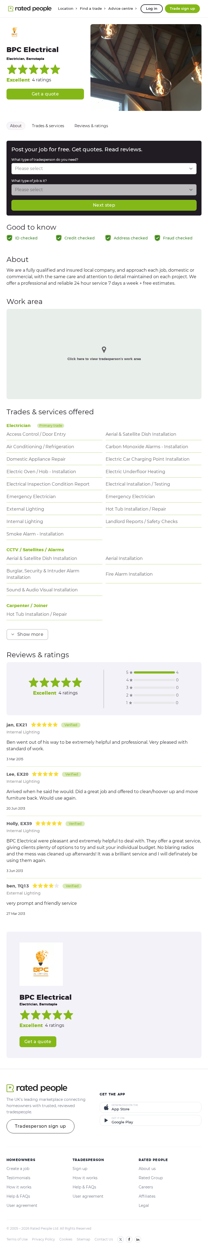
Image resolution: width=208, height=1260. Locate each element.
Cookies (65, 1239)
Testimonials (18, 1177)
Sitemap (83, 1239)
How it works (18, 1187)
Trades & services (48, 125)
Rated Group (151, 1177)
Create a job (17, 1168)
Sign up (80, 1168)
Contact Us (104, 1239)
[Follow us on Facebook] (129, 1239)
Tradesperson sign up (40, 1126)
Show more (30, 634)
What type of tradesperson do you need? (44, 160)
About (16, 125)
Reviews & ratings (91, 125)
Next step (104, 205)
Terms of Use (17, 1239)
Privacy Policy (43, 1239)
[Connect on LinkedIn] (138, 1239)
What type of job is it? (29, 181)
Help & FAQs (18, 1196)
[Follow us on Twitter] (120, 1239)
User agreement (21, 1205)
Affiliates (147, 1196)
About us (147, 1168)
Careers (146, 1187)
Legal (144, 1205)
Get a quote (45, 94)
